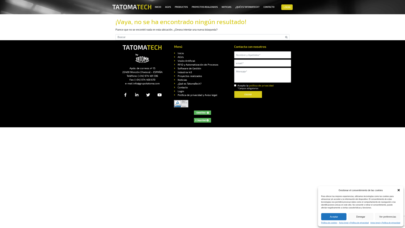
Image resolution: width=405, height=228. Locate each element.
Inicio (158, 7)
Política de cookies (329, 223)
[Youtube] (159, 95)
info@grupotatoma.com (146, 83)
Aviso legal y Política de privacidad (354, 223)
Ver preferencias (387, 216)
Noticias (226, 7)
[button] (398, 190)
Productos (181, 7)
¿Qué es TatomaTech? (247, 7)
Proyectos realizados (205, 7)
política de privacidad (261, 85)
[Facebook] (125, 95)
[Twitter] (148, 95)
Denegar (360, 216)
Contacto (268, 7)
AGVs (168, 7)
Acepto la (255, 87)
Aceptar (334, 216)
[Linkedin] (136, 95)
